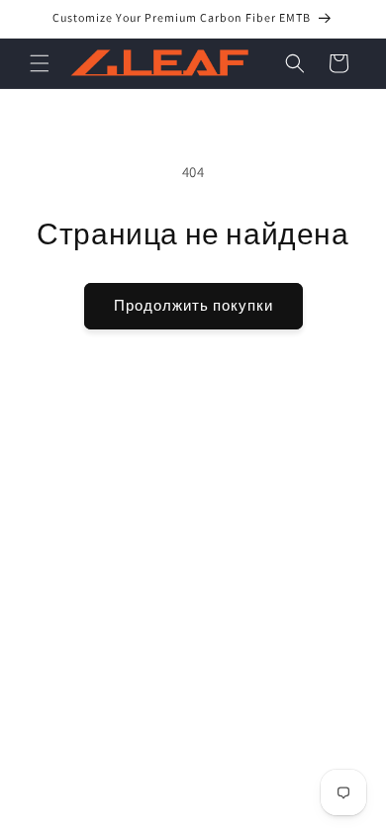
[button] (39, 63)
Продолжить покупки (193, 305)
